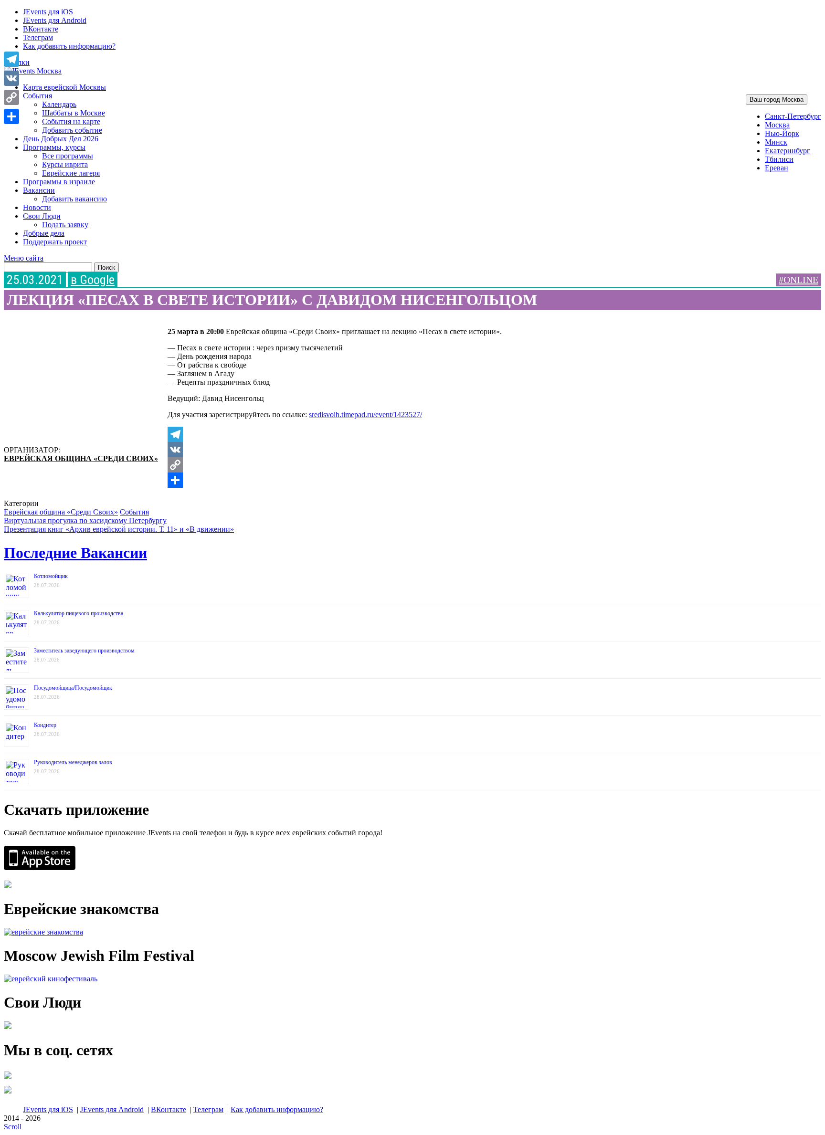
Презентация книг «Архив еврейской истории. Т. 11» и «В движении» (119, 529)
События (37, 96)
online (800, 279)
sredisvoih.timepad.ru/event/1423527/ (365, 414)
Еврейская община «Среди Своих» (81, 458)
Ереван (776, 168)
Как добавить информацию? (69, 46)
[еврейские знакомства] (43, 932)
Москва (777, 125)
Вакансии (39, 190)
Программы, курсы (54, 147)
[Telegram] (429, 434)
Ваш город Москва (777, 99)
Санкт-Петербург (793, 116)
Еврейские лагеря (71, 173)
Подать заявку (65, 225)
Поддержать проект (55, 242)
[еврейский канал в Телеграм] (7, 1079)
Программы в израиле (59, 182)
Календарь (59, 104)
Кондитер (45, 725)
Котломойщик (51, 576)
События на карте (71, 121)
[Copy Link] (429, 465)
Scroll (12, 1127)
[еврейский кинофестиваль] (50, 979)
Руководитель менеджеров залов (73, 762)
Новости (37, 207)
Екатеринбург (787, 151)
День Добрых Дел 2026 (60, 139)
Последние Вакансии (75, 552)
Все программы (67, 156)
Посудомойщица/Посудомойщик (73, 687)
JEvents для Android (54, 20)
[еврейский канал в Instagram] (7, 1093)
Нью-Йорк (782, 133)
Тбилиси (779, 159)
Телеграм (38, 37)
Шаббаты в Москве (73, 113)
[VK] (429, 449)
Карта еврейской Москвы (64, 87)
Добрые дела (43, 233)
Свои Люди (42, 216)
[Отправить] (429, 480)
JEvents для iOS (48, 12)
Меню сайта (23, 258)
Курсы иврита (65, 164)
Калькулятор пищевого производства (78, 613)
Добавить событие (72, 130)
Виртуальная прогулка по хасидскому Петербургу (85, 520)
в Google (93, 280)
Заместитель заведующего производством (84, 650)
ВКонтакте (40, 29)
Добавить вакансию (74, 199)
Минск (776, 142)
